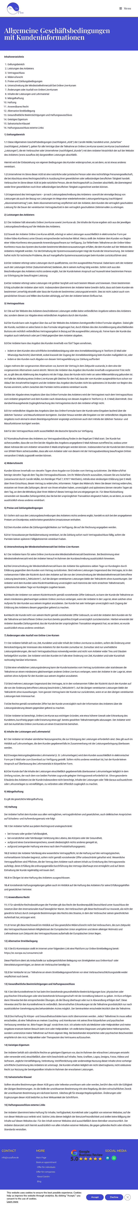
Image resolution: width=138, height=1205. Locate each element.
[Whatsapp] (114, 1158)
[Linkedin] (107, 1158)
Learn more (12, 1201)
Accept (95, 1197)
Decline (114, 1197)
